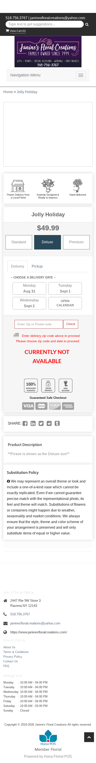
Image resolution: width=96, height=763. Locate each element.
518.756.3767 (16, 18)
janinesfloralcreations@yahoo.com (57, 18)
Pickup (37, 266)
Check (70, 324)
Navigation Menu (25, 75)
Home (8, 92)
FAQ (6, 666)
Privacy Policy (12, 656)
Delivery (17, 266)
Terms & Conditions (16, 652)
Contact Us (10, 661)
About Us (9, 647)
